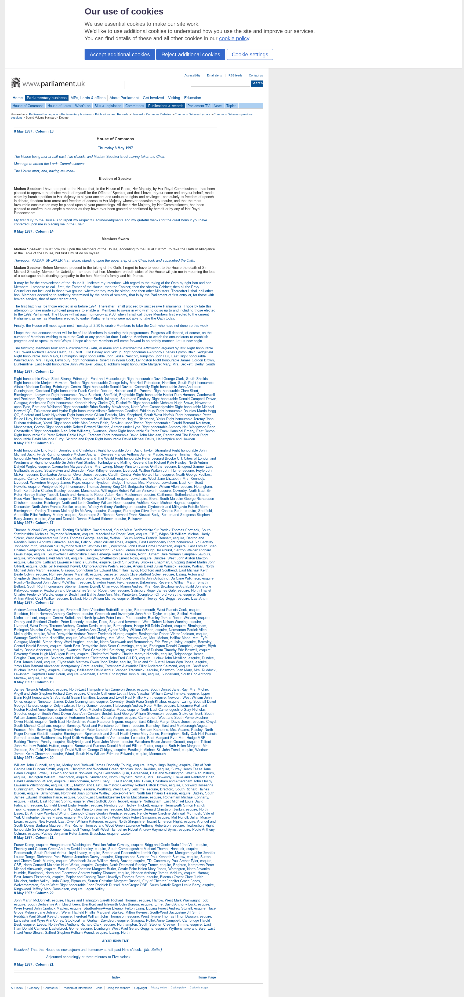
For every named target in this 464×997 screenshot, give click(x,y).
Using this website (118, 987)
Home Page (207, 977)
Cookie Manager (199, 987)
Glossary (33, 987)
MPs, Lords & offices (88, 98)
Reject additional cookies (190, 54)
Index (116, 977)
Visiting (174, 98)
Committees (134, 106)
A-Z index (17, 987)
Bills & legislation (108, 106)
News (218, 106)
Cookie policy (178, 987)
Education (192, 98)
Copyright (140, 987)
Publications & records (165, 106)
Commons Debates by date (192, 114)
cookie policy (234, 38)
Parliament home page (43, 114)
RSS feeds (235, 75)
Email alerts (214, 75)
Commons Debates (158, 114)
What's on (82, 106)
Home (18, 98)
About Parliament (124, 98)
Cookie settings (250, 54)
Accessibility (192, 75)
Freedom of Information (77, 987)
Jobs (99, 987)
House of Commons (28, 106)
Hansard (137, 114)
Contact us (256, 75)
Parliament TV (198, 106)
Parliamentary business (47, 98)
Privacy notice (159, 987)
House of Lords (59, 106)
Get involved (153, 98)
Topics (231, 106)
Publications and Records (111, 114)
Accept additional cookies (120, 54)
